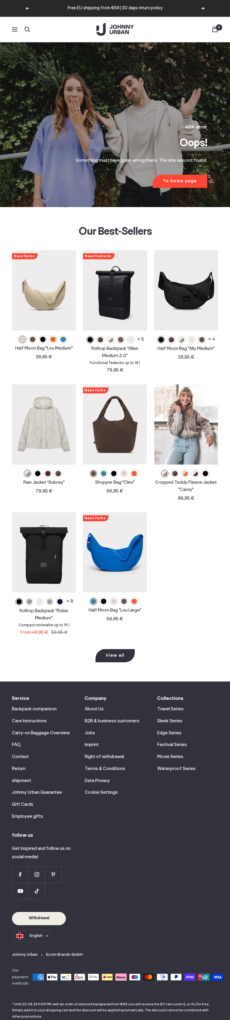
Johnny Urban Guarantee (37, 792)
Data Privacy (97, 780)
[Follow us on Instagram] (36, 874)
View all (115, 655)
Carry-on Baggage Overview (41, 733)
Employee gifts (27, 816)
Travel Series (170, 709)
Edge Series (169, 733)
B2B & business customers (112, 721)
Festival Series (172, 744)
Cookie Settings (101, 792)
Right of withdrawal (104, 756)
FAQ (16, 744)
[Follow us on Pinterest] (53, 874)
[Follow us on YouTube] (20, 891)
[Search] (27, 29)
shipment (21, 780)
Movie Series (170, 756)
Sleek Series (169, 721)
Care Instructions (29, 721)
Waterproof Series (176, 768)
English (36, 936)
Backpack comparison (34, 709)
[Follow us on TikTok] (36, 891)
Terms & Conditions (105, 768)
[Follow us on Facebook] (20, 874)
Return (18, 768)
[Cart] (215, 29)
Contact (20, 756)
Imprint (92, 744)
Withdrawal (39, 918)
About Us (94, 709)
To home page (180, 181)
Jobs (90, 733)
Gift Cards (22, 804)
